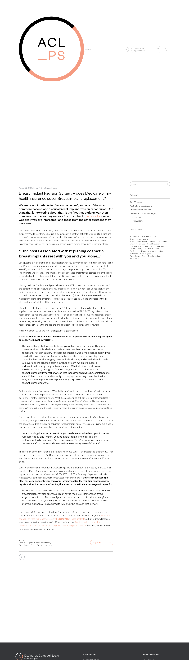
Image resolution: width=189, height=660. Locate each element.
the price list (92, 216)
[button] (166, 49)
